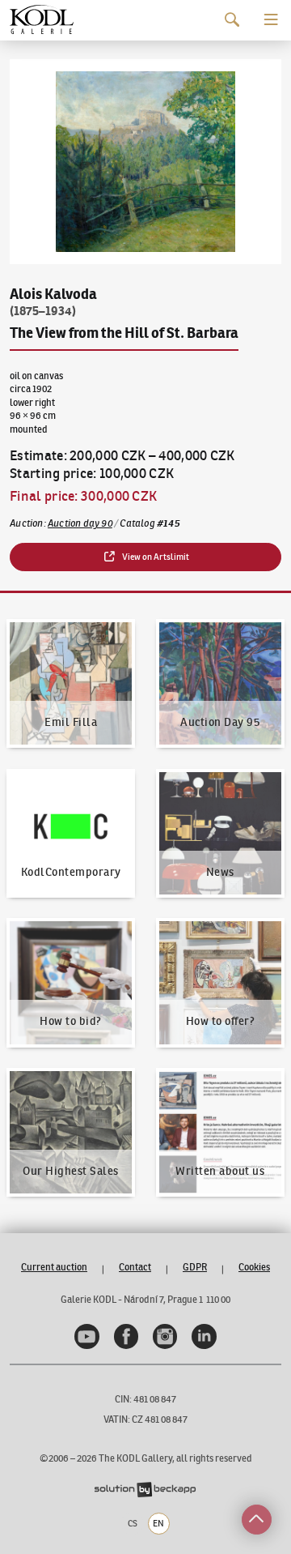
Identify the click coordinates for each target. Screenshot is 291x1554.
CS (132, 1523)
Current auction (54, 1267)
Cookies (254, 1267)
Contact (135, 1267)
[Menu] (271, 19)
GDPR (195, 1267)
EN (158, 1523)
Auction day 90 (80, 523)
